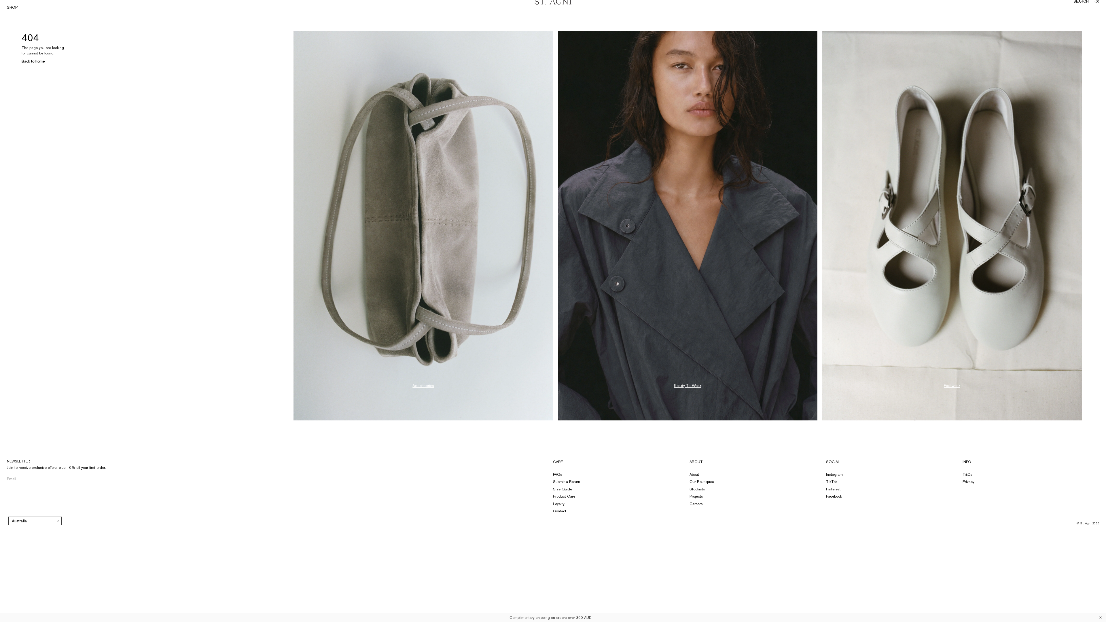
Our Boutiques (702, 481)
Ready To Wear (687, 385)
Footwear (952, 385)
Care (558, 462)
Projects (696, 496)
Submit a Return (566, 481)
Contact (559, 511)
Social (833, 462)
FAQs (557, 474)
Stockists (697, 489)
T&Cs (967, 474)
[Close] (1100, 617)
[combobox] (35, 521)
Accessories (423, 385)
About (696, 462)
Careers (696, 504)
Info (967, 462)
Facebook (834, 496)
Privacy (968, 481)
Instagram (834, 474)
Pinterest (833, 489)
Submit (96, 479)
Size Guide (562, 489)
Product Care (564, 496)
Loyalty (559, 504)
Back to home (33, 61)
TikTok (831, 481)
